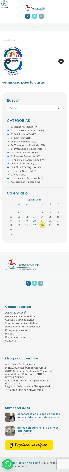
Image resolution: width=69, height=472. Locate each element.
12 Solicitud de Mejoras (23, 167)
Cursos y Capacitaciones (19, 319)
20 (34, 221)
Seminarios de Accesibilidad (22, 323)
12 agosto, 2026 (25, 434)
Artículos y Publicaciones (20, 364)
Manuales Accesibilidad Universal (25, 367)
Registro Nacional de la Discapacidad (27, 386)
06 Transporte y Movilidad (25, 145)
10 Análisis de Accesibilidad (26, 160)
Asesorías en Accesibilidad (21, 316)
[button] (7, 464)
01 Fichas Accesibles (22, 127)
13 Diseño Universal (22, 171)
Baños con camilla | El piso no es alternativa (38, 429)
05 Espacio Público (21, 141)
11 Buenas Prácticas (22, 163)
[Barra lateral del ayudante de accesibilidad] (4, 4)
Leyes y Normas (15, 377)
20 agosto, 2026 (26, 420)
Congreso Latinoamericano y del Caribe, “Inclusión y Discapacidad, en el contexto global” (8, 61)
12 (26, 216)
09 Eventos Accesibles (23, 156)
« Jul (10, 234)
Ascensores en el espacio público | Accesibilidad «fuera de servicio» (39, 416)
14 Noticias (17, 174)
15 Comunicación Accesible (25, 178)
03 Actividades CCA (21, 134)
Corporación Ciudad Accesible (20, 462)
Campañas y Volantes (18, 330)
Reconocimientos (15, 337)
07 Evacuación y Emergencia (26, 149)
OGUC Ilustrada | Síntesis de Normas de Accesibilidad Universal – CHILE (29, 373)
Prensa (9, 333)
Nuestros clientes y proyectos (23, 326)
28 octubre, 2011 (10, 40)
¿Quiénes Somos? (15, 312)
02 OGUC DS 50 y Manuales (26, 130)
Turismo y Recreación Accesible (24, 389)
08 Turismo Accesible (22, 152)
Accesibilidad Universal (23, 182)
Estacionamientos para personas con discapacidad (27, 382)
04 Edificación (19, 138)
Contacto (10, 340)
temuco (63, 61)
